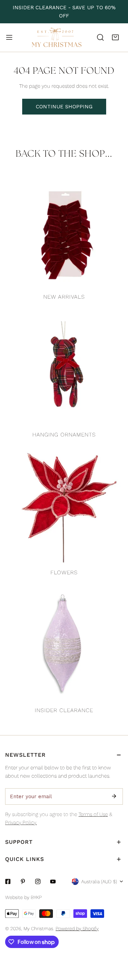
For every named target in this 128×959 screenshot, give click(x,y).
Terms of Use (93, 814)
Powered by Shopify (77, 928)
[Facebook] (7, 881)
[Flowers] (64, 506)
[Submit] (114, 796)
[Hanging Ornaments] (64, 368)
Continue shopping (64, 107)
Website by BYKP (23, 897)
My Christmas (38, 928)
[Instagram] (37, 881)
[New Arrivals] (64, 230)
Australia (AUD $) (99, 881)
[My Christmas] (56, 37)
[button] (115, 37)
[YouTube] (52, 881)
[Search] (100, 37)
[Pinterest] (22, 881)
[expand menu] (9, 37)
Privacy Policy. (21, 822)
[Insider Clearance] (64, 644)
